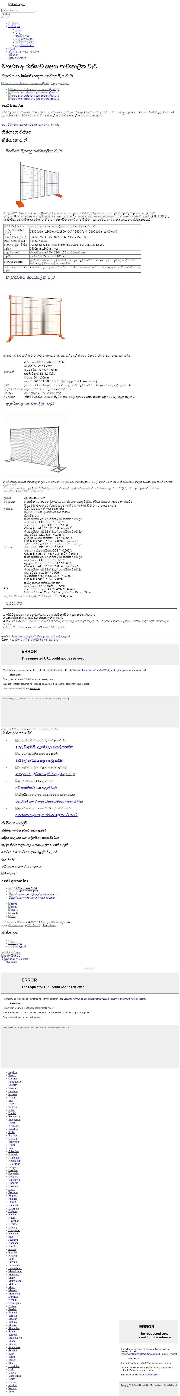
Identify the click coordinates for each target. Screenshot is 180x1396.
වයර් (18, 29)
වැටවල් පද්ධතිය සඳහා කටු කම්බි (39, 760)
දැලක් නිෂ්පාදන (24, 45)
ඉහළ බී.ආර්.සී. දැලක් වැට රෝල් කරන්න (44, 747)
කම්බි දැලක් (22, 35)
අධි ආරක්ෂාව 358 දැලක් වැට (36, 788)
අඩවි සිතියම (32, 925)
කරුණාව (11, 961)
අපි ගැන (13, 54)
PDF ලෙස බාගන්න (49, 124)
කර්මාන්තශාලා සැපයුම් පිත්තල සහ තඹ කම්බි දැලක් (39, 636)
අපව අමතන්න (17, 57)
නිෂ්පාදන (14, 26)
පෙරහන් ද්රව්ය (24, 42)
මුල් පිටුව (14, 23)
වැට (18, 32)
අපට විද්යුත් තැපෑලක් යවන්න (19, 124)
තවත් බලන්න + (10, 952)
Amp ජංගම (49, 925)
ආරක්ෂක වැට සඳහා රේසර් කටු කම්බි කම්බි (46, 815)
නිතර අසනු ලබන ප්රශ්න (23, 51)
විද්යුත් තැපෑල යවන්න (14, 958)
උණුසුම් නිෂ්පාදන (12, 925)
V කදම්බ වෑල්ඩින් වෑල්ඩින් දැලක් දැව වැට (34, 639)
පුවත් (11, 48)
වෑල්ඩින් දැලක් (24, 38)
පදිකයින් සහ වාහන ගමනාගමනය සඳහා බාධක (49, 801)
